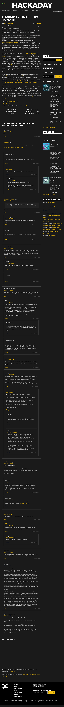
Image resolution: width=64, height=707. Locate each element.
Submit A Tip (18, 692)
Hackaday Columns (12, 101)
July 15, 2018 (38, 26)
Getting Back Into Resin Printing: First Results (55, 121)
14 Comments (55, 175)
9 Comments (55, 146)
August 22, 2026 (57, 11)
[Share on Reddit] (8, 26)
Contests (25, 11)
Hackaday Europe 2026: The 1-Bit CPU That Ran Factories (55, 95)
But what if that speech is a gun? (14, 76)
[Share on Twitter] (4, 26)
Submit (32, 11)
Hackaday (32, 5)
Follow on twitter (46, 68)
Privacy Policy (48, 700)
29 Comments (37, 23)
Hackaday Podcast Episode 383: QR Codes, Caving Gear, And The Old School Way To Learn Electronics (55, 155)
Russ (44, 219)
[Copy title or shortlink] (10, 26)
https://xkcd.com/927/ (24, 503)
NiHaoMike (7, 142)
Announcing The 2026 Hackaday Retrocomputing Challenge (55, 187)
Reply (5, 136)
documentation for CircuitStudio (10, 42)
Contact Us (18, 697)
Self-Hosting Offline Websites (54, 213)
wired (18, 105)
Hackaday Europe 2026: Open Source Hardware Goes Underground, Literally (55, 104)
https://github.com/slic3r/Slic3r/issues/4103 (13, 147)
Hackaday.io (16, 11)
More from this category (49, 127)
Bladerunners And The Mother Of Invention (55, 113)
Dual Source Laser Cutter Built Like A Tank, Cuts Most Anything (32, 111)
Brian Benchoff (8, 23)
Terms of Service (55, 700)
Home (4, 11)
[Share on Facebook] (3, 26)
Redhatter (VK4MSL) (9, 199)
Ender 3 (13, 64)
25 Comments (55, 125)
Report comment (37, 136)
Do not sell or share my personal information (34, 701)
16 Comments (55, 192)
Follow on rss (50, 68)
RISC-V (14, 105)
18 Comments (55, 91)
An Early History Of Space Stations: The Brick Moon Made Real (55, 86)
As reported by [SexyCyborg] (30, 53)
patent (10, 105)
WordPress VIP (34, 703)
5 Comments (55, 161)
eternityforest (7, 462)
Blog (9, 11)
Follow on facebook (43, 68)
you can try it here (13, 91)
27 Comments (55, 182)
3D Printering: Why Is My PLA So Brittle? (55, 179)
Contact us (52, 68)
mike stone (6, 246)
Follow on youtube (48, 68)
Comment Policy (12, 671)
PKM (6, 524)
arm (7, 105)
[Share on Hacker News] (6, 26)
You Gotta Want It (55, 144)
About (38, 11)
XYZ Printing (23, 105)
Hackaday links (6, 103)
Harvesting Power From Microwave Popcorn (11, 111)
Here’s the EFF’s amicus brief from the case (13, 80)
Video (16, 690)
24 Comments (55, 99)
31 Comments (55, 117)
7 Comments (55, 109)
